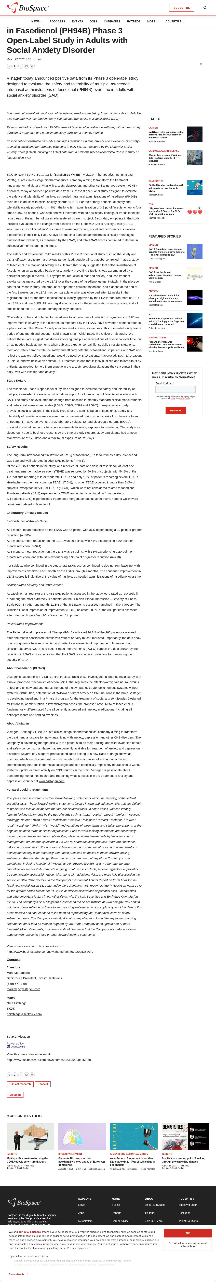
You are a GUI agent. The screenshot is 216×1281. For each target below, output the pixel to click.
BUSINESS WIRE (67, 174)
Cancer (153, 128)
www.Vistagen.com (51, 781)
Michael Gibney (155, 195)
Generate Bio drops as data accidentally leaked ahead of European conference (81, 1161)
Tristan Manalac (147, 1169)
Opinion (153, 245)
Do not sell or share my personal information (188, 1244)
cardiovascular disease (163, 151)
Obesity (153, 291)
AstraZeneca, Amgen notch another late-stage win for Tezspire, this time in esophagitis (132, 1161)
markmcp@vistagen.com (23, 989)
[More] (41, 21)
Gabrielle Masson (156, 164)
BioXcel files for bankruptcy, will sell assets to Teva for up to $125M (165, 188)
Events (77, 21)
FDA (150, 204)
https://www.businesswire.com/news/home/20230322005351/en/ (50, 951)
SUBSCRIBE (182, 7)
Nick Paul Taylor (155, 351)
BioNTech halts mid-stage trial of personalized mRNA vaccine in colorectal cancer (166, 135)
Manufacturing (157, 337)
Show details (16, 1274)
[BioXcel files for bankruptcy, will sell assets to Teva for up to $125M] (194, 187)
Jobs (93, 21)
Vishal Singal (154, 282)
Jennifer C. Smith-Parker (18, 1168)
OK (188, 1233)
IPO (150, 314)
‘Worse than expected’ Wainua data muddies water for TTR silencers (164, 158)
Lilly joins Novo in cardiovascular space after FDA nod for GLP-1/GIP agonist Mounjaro (166, 211)
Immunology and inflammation (129, 1154)
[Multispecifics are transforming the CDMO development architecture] (30, 1136)
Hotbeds (134, 21)
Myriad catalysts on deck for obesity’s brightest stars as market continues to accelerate (165, 298)
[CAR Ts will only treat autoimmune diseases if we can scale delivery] (194, 274)
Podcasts (57, 21)
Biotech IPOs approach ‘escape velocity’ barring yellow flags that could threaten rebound (166, 321)
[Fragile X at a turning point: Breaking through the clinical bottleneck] (185, 1136)
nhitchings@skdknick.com (24, 1014)
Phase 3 (43, 1084)
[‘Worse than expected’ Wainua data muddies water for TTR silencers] (194, 157)
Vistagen (15, 1094)
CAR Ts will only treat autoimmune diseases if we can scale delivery (165, 275)
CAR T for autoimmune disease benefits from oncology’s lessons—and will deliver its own (166, 252)
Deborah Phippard (157, 258)
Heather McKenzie (157, 141)
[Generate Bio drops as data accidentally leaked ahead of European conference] (82, 1136)
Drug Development (70, 1154)
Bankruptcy (156, 181)
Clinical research (20, 1084)
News (35, 21)
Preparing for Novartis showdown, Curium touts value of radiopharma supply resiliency (166, 344)
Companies (112, 21)
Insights (12, 1154)
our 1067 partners (30, 1231)
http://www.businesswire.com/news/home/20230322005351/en (49, 1060)
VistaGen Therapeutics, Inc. (101, 174)
